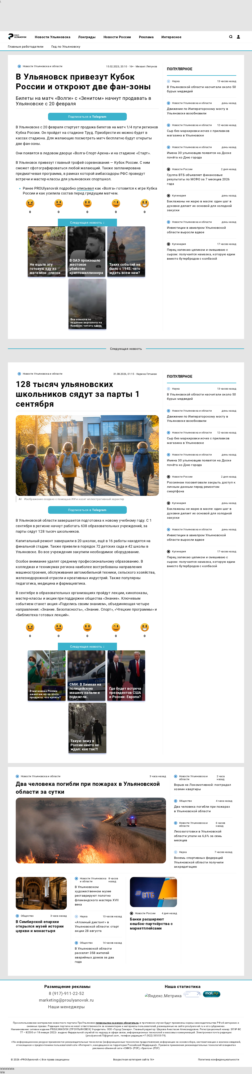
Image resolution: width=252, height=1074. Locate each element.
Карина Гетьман (146, 373)
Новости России (182, 169)
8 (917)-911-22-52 (66, 993)
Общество (185, 800)
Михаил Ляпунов (146, 66)
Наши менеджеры (66, 1007)
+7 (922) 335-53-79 (154, 1035)
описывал (85, 188)
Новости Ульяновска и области (43, 66)
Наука (176, 81)
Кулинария (179, 195)
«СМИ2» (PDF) (131, 1048)
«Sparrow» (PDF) (150, 1048)
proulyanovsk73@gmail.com (103, 1035)
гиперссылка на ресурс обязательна (117, 1022)
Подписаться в (87, 117)
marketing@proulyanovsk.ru (66, 1000)
